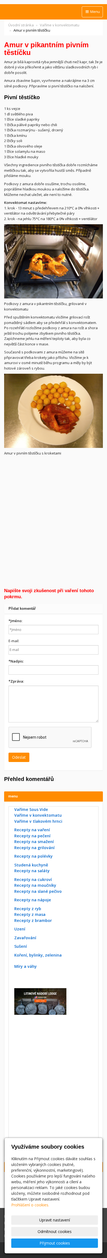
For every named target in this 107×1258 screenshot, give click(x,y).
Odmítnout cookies (55, 1231)
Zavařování (25, 937)
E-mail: (14, 640)
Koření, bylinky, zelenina (38, 955)
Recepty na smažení (34, 841)
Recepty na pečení (32, 835)
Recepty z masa (30, 914)
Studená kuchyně (31, 865)
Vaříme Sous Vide (31, 809)
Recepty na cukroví (33, 879)
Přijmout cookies (55, 1243)
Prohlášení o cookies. (30, 1204)
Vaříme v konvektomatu (59, 25)
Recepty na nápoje (32, 899)
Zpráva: (16, 681)
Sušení (20, 946)
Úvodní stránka (21, 25)
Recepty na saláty (32, 870)
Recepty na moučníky (35, 885)
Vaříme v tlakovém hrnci (38, 821)
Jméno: (15, 620)
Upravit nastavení (54, 1220)
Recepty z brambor (33, 920)
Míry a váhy (25, 966)
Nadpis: (16, 661)
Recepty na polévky (33, 856)
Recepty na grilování (34, 847)
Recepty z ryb (27, 908)
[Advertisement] (53, 520)
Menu (94, 11)
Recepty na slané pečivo (38, 891)
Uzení (19, 929)
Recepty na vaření (32, 829)
